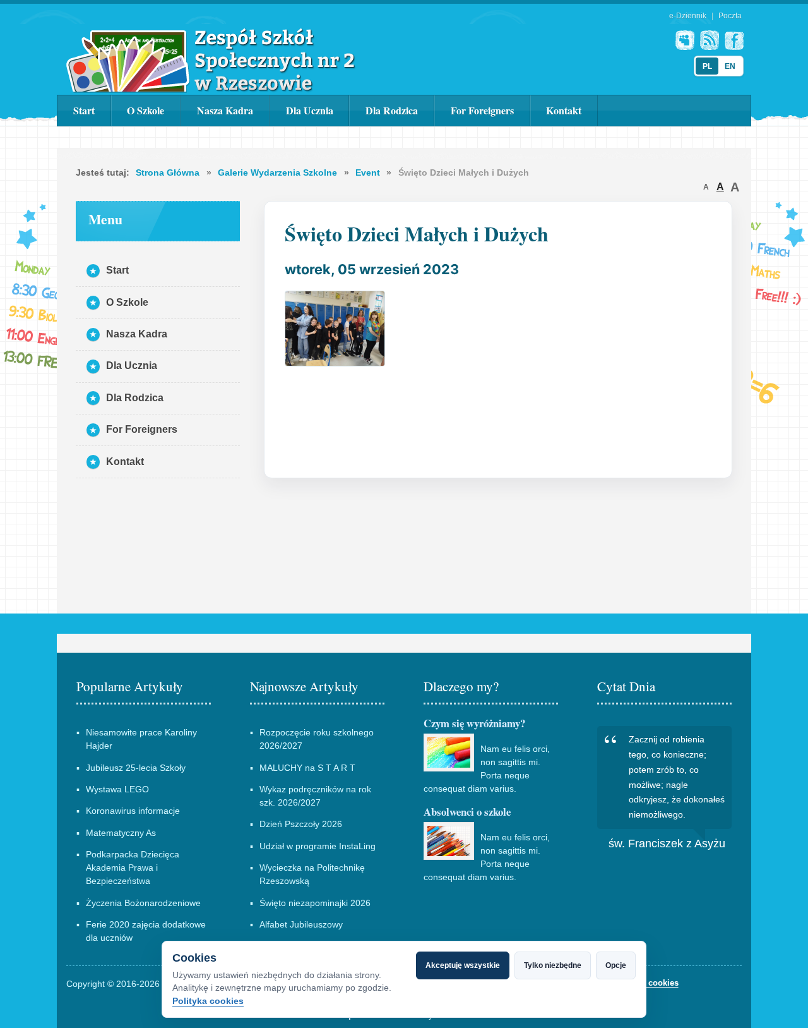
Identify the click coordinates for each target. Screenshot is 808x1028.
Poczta (730, 15)
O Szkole (145, 110)
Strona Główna (167, 172)
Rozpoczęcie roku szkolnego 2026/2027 (316, 739)
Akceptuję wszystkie (462, 965)
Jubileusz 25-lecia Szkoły (136, 768)
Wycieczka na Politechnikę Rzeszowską (312, 874)
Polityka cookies (208, 1001)
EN (730, 66)
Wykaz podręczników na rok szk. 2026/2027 (315, 795)
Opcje (615, 965)
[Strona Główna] (210, 60)
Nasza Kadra (225, 110)
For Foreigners (482, 110)
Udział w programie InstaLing (317, 846)
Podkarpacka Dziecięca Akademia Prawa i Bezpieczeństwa (132, 867)
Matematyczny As (121, 833)
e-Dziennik (687, 15)
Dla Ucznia (309, 110)
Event (367, 172)
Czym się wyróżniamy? (474, 723)
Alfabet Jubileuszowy (301, 924)
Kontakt (563, 110)
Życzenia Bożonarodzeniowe (143, 903)
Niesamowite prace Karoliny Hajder (141, 739)
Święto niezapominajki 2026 (315, 903)
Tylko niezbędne (552, 965)
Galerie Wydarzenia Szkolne (277, 172)
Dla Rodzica (391, 110)
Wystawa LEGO (117, 789)
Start (84, 110)
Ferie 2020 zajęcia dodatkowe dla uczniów (146, 931)
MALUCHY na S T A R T (307, 768)
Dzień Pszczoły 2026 (300, 824)
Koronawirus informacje (133, 811)
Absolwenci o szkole (467, 811)
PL (707, 66)
